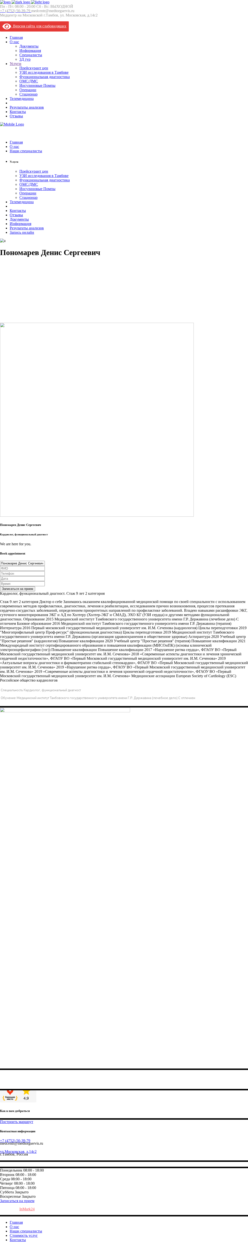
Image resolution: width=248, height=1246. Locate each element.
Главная (16, 1222)
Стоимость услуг (24, 1235)
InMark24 (27, 1209)
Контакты (18, 1240)
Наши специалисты (26, 1231)
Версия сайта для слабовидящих (38, 26)
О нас (14, 1227)
